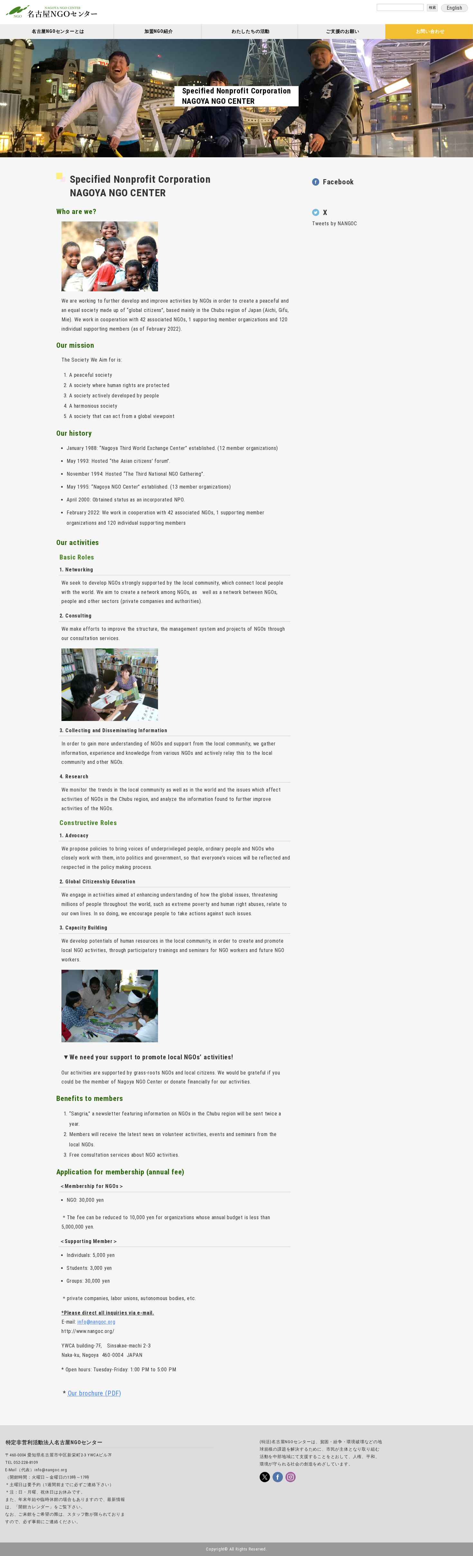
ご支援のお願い (342, 31)
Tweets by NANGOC (334, 223)
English (454, 8)
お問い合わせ (430, 31)
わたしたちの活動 (251, 31)
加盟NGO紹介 (158, 31)
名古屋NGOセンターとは (58, 31)
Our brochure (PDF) (94, 1393)
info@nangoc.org (96, 1322)
